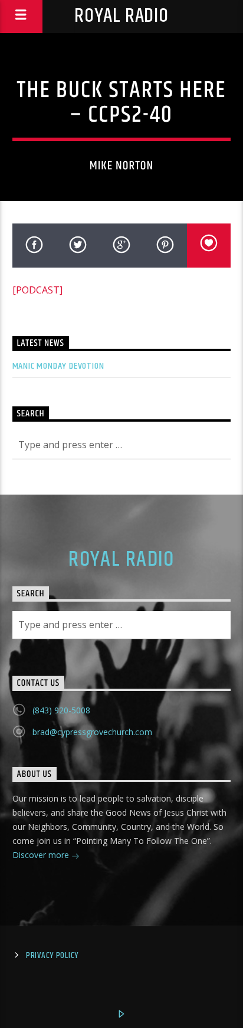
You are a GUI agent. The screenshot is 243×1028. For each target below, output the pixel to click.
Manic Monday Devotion (58, 366)
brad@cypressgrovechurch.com (92, 731)
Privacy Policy (52, 955)
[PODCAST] (37, 289)
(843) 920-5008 (61, 710)
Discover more (41, 854)
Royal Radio (121, 16)
